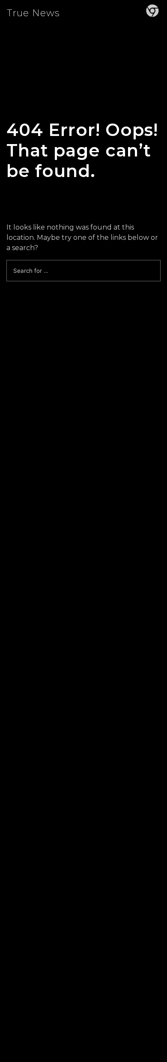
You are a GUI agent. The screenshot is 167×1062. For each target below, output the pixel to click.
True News (33, 13)
